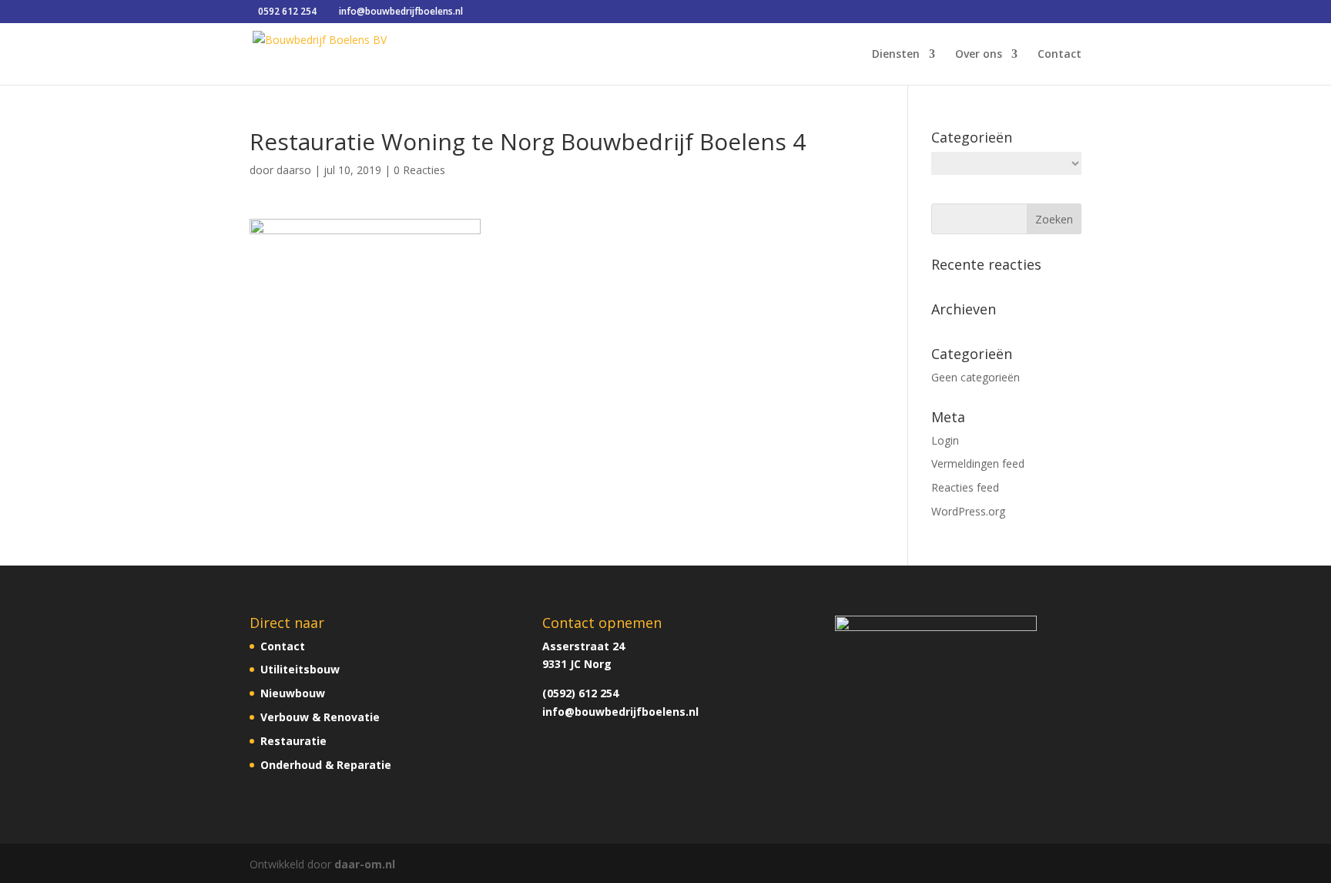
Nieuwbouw (292, 693)
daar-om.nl (364, 864)
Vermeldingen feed (977, 463)
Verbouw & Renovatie (320, 717)
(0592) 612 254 (580, 693)
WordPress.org (968, 511)
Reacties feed (965, 487)
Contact (1059, 55)
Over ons (978, 55)
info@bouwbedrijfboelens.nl (620, 711)
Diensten (896, 55)
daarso (294, 170)
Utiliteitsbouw (300, 669)
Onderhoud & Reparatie (325, 764)
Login (945, 440)
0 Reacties (419, 170)
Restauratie (293, 741)
